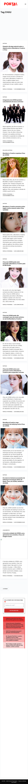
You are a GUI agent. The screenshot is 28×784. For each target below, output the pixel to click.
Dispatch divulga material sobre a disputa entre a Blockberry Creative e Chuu (14, 48)
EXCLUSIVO (5, 150)
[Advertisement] (13, 27)
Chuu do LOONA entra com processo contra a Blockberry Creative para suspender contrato (13, 370)
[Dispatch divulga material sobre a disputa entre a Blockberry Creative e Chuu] (14, 62)
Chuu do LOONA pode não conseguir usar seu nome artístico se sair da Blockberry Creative (13, 317)
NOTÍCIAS (5, 43)
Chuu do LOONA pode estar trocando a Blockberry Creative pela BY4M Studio (14, 263)
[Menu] (25, 4)
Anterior (5, 588)
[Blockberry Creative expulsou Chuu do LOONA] (14, 167)
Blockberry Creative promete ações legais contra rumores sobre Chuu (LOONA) (14, 208)
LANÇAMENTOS (6, 530)
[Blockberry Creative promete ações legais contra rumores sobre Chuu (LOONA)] (14, 222)
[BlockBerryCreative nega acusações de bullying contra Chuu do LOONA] (14, 438)
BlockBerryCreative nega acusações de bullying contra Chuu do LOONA (14, 424)
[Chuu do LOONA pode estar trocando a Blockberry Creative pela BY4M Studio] (14, 278)
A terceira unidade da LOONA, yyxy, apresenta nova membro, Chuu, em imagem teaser (14, 534)
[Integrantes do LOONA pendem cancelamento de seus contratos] (14, 114)
